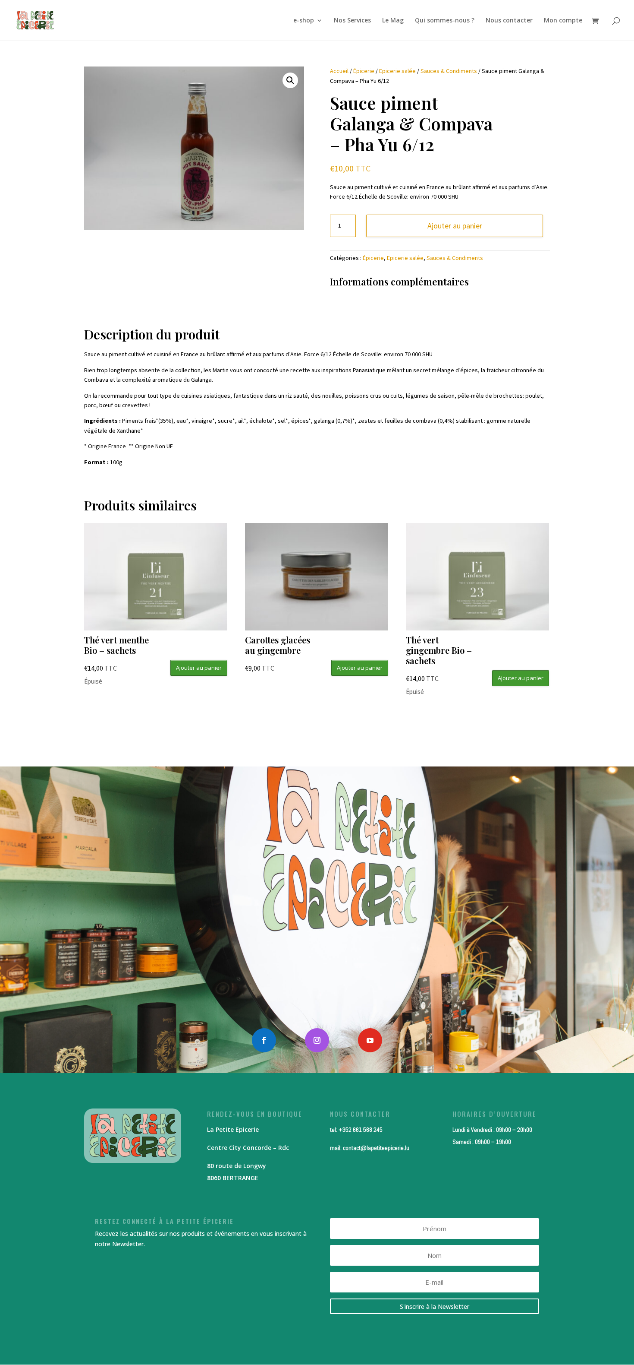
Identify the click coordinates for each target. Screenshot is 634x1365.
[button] (290, 80)
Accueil (339, 71)
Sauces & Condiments (449, 71)
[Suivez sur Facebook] (264, 1040)
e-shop (303, 20)
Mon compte (563, 20)
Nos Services (352, 20)
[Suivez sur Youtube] (370, 1040)
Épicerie (363, 71)
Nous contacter (509, 20)
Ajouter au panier (454, 226)
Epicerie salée (397, 71)
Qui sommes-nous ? (444, 20)
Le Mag (393, 20)
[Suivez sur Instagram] (317, 1040)
